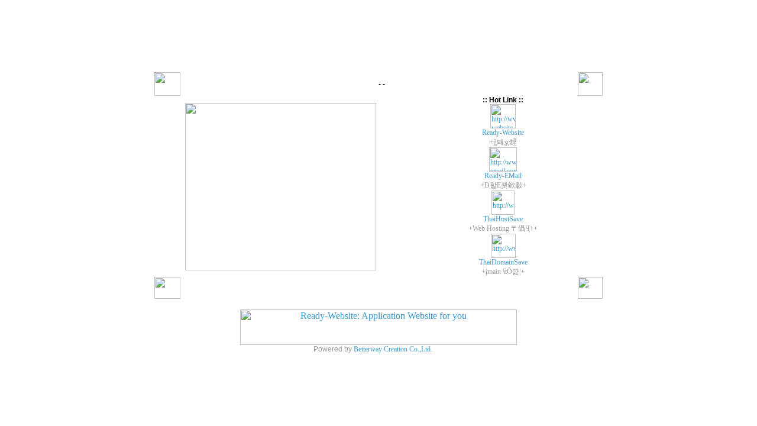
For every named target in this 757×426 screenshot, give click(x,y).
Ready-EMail (503, 176)
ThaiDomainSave (503, 262)
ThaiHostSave (503, 219)
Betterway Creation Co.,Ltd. (393, 349)
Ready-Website (503, 132)
